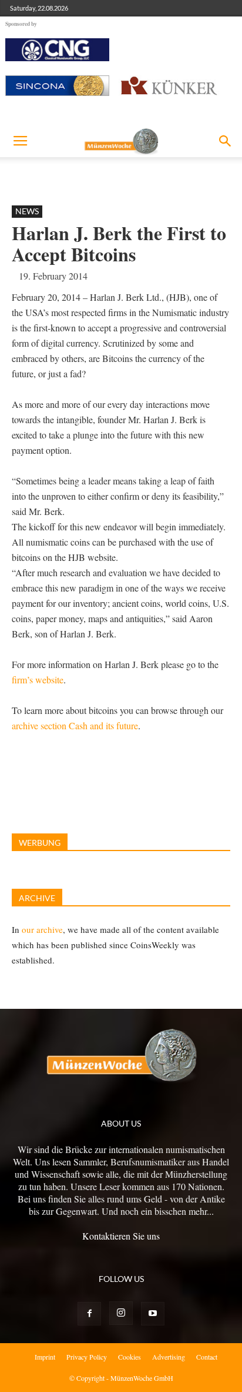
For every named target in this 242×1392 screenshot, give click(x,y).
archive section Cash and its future (75, 725)
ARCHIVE (37, 898)
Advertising (168, 1356)
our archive (42, 929)
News (27, 211)
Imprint (45, 1356)
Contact (206, 1356)
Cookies (129, 1356)
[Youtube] (152, 1313)
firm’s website (37, 679)
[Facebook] (89, 1313)
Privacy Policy (86, 1356)
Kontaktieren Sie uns (121, 1236)
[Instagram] (121, 1313)
